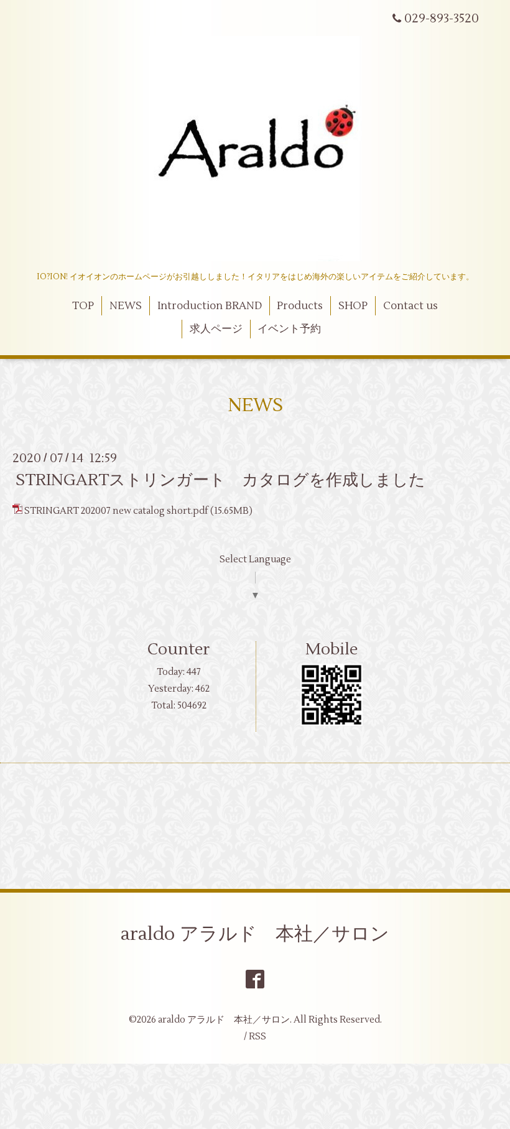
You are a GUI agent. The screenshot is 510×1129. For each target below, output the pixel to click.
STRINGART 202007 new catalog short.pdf (116, 511)
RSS (257, 1037)
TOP (83, 306)
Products (300, 306)
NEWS (125, 306)
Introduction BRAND (209, 306)
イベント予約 (289, 329)
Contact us (410, 306)
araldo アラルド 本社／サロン (255, 934)
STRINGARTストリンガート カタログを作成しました (220, 480)
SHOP (353, 306)
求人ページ (216, 329)
